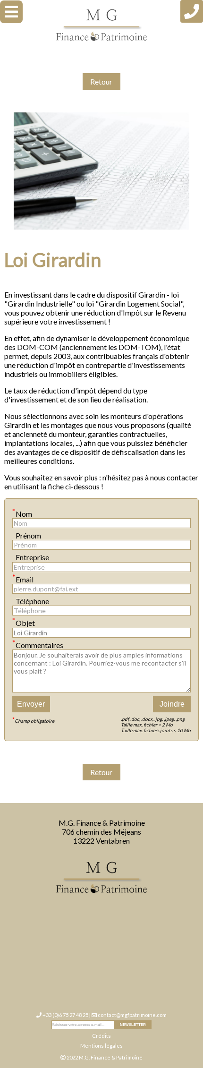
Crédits (101, 1036)
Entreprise (30, 556)
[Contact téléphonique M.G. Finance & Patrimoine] (191, 11)
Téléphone (30, 600)
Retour (101, 81)
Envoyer (31, 704)
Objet (23, 621)
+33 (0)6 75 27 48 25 (65, 1015)
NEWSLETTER (133, 1025)
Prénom (26, 534)
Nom (22, 512)
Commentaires (37, 643)
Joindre (172, 704)
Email (23, 578)
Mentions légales (101, 1045)
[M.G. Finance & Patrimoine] (101, 25)
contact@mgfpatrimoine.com (132, 1015)
